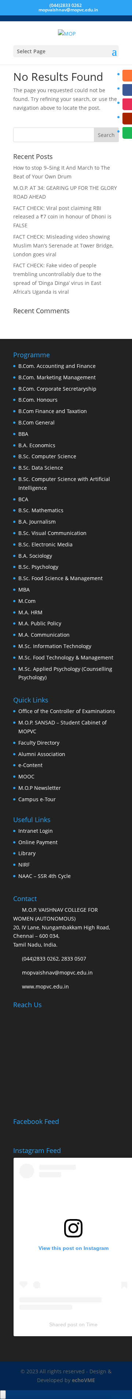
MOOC (26, 776)
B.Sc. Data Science (40, 467)
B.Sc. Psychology (38, 566)
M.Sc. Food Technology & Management (65, 657)
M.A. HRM (30, 612)
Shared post (63, 1324)
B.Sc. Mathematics (40, 510)
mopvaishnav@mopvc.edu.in (57, 972)
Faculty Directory (38, 742)
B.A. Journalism (37, 521)
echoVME (83, 1380)
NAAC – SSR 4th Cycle (44, 875)
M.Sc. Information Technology (54, 646)
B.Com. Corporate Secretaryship (57, 388)
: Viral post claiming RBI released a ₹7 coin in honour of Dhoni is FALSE (62, 217)
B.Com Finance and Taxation (52, 411)
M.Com (27, 600)
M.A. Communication (44, 634)
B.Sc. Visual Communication (52, 532)
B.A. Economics (36, 445)
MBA (24, 589)
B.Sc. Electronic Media (45, 544)
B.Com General (36, 422)
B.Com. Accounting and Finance (57, 365)
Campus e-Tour (37, 799)
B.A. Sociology (35, 555)
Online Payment (38, 842)
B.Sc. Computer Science (47, 456)
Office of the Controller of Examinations (66, 711)
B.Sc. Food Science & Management (60, 578)
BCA (23, 499)
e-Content (30, 765)
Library (27, 853)
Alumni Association (41, 754)
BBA (23, 433)
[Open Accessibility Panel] (3, 1394)
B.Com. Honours (38, 399)
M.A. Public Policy (39, 623)
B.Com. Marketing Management (57, 377)
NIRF (24, 864)
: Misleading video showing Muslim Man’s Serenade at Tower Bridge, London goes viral (63, 245)
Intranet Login (35, 830)
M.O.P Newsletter (39, 787)
